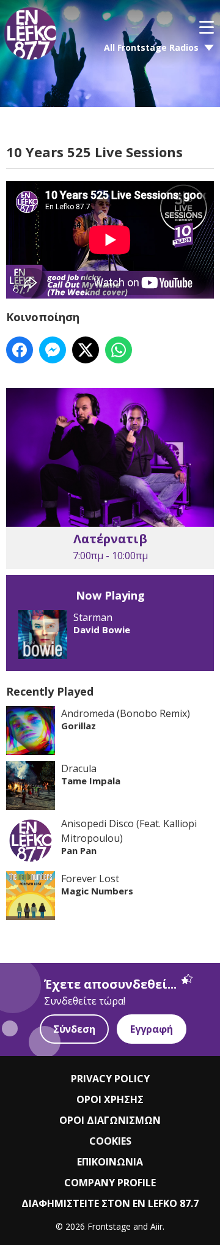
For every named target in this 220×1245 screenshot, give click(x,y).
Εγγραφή (151, 1029)
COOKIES (110, 1141)
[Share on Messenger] (52, 349)
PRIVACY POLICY (110, 1078)
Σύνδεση (74, 1029)
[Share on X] (85, 349)
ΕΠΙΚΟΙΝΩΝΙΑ (110, 1162)
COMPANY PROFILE (110, 1182)
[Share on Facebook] (19, 349)
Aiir (156, 1226)
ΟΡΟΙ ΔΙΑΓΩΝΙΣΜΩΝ (110, 1120)
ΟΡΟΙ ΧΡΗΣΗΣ (110, 1099)
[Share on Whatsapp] (118, 349)
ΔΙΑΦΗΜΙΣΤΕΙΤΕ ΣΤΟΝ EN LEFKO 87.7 (110, 1203)
